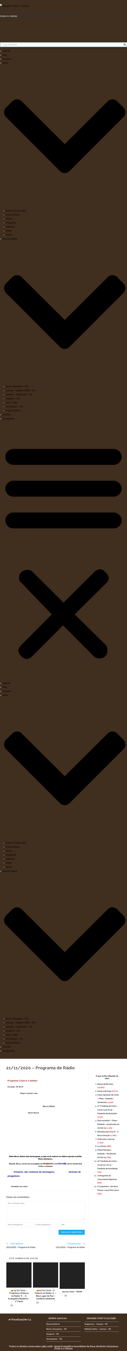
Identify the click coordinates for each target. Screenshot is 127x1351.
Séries (9, 235)
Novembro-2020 (16, 1186)
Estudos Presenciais (16, 210)
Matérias (10, 226)
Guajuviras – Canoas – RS (96, 1324)
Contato (6, 414)
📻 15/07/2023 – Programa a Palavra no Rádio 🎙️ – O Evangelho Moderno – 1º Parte (19, 1296)
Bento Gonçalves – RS (17, 386)
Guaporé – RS (13, 398)
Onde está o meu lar (105, 1139)
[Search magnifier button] (124, 44)
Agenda (6, 51)
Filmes (9, 218)
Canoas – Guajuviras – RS (19, 394)
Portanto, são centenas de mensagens (31, 1172)
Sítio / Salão (12, 402)
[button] (63, 551)
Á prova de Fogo (104, 1091)
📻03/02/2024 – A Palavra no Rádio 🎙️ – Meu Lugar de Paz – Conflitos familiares (45, 1294)
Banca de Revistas (105, 1084)
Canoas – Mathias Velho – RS (20, 390)
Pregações (11, 223)
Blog (4, 55)
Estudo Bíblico (13, 214)
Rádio (8, 231)
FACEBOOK (48, 1164)
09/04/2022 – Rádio (72, 1291)
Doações (6, 59)
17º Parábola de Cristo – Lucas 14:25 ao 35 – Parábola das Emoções (107, 1109)
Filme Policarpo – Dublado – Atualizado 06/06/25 (106, 1153)
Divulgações (8, 418)
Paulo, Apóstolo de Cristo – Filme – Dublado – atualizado (108, 1098)
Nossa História (13, 410)
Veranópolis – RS (14, 406)
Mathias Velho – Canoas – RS (97, 1329)
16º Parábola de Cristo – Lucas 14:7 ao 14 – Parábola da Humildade (107, 1165)
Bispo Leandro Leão (29, 1093)
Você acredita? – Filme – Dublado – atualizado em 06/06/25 (108, 1124)
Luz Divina (101, 1146)
